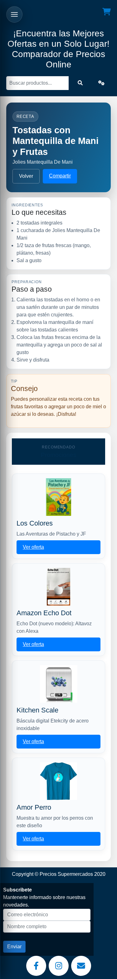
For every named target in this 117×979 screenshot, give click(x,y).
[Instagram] (59, 966)
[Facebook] (36, 966)
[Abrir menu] (14, 14)
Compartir (60, 175)
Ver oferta (33, 547)
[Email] (81, 966)
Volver (26, 176)
